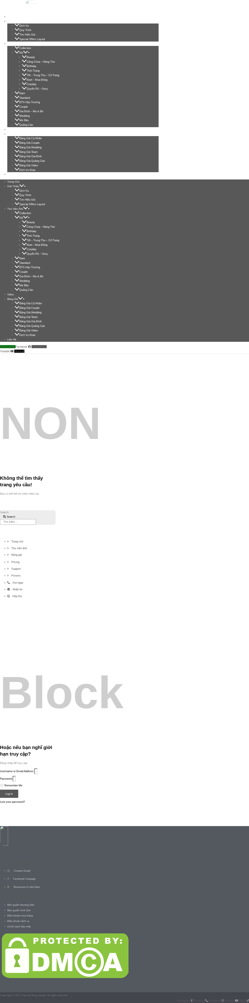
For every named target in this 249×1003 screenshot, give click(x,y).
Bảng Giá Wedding (30, 147)
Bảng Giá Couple (29, 142)
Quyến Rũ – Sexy (37, 88)
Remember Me (13, 785)
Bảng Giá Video (28, 165)
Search (4, 512)
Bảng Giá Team (28, 151)
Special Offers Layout (32, 39)
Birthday (31, 66)
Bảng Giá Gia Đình (30, 156)
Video (12, 129)
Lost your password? (12, 801)
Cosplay (31, 84)
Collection (25, 48)
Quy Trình (25, 30)
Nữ (21, 52)
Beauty (31, 57)
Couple (23, 106)
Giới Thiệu (15, 21)
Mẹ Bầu (24, 120)
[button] (24, 21)
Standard (24, 97)
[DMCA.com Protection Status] (65, 977)
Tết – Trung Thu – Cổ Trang (43, 75)
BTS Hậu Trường (29, 102)
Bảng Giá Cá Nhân (30, 138)
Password (6, 778)
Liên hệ (13, 174)
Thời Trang (33, 70)
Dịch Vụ (24, 25)
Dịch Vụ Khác (27, 169)
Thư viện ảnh (17, 43)
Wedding (24, 115)
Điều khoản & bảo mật (16, 897)
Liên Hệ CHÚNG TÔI (13, 863)
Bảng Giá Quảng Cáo (32, 160)
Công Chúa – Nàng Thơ (41, 61)
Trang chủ (15, 16)
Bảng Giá (14, 133)
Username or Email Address (17, 771)
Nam (22, 93)
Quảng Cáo (26, 124)
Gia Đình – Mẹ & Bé (31, 111)
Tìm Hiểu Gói (27, 34)
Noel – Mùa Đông (37, 79)
